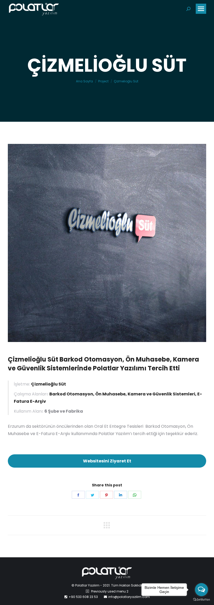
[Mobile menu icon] (201, 9)
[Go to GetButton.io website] (201, 599)
